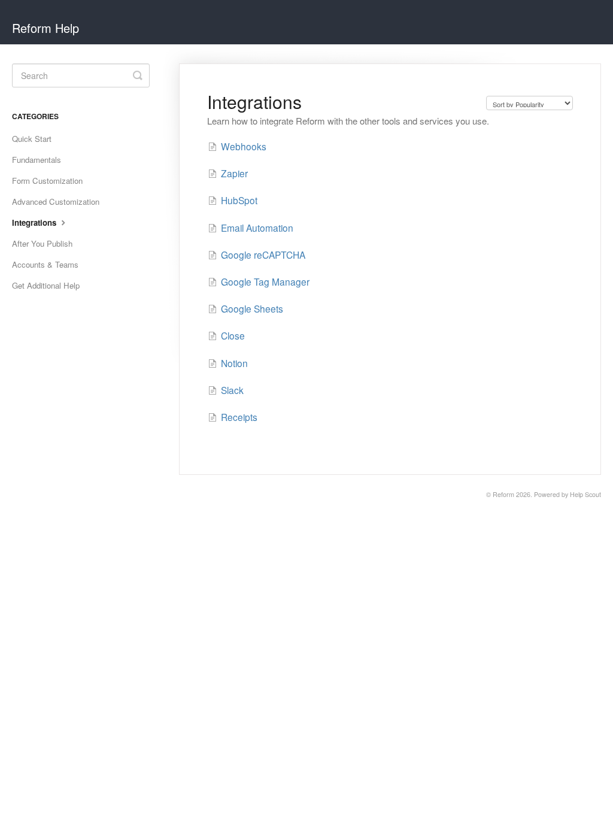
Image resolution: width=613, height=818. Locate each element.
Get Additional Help (46, 285)
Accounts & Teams (45, 264)
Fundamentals (36, 159)
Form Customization (47, 180)
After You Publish (42, 243)
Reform (503, 494)
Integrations (35, 222)
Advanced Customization (55, 201)
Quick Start (31, 138)
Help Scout (585, 494)
